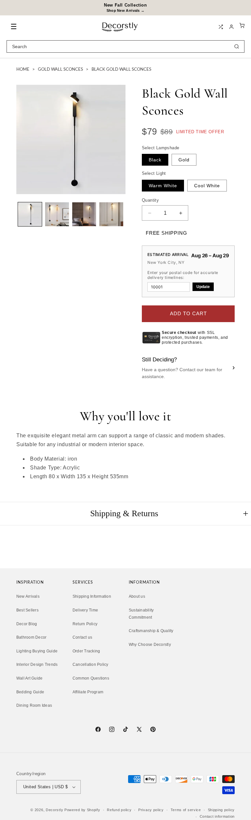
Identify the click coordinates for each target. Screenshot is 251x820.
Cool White (207, 185)
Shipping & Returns (124, 513)
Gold (184, 159)
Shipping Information (92, 596)
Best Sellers (27, 610)
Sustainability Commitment (141, 614)
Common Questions (91, 678)
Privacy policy (151, 810)
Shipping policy (221, 810)
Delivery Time (85, 610)
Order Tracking (86, 651)
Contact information (217, 816)
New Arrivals (28, 596)
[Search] (236, 46)
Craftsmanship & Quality (151, 631)
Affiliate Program (88, 692)
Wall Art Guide (29, 678)
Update (203, 286)
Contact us (82, 637)
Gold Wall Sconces (60, 69)
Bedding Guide (30, 692)
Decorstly (54, 810)
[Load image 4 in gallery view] (111, 214)
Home (22, 69)
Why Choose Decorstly (150, 644)
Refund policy (119, 810)
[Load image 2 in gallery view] (57, 214)
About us (137, 596)
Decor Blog (26, 624)
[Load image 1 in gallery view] (30, 214)
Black (155, 159)
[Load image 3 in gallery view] (84, 214)
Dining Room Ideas (34, 705)
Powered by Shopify (82, 810)
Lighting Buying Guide (37, 651)
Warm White (163, 185)
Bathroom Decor (31, 637)
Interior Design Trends (37, 664)
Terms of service (186, 810)
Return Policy (85, 624)
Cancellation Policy (91, 664)
